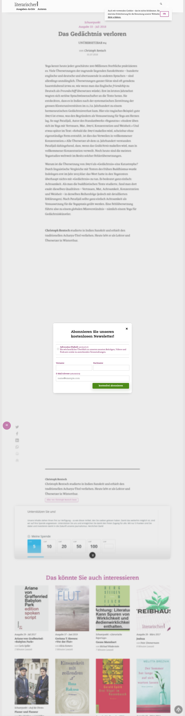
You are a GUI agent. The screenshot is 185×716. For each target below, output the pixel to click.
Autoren (42, 9)
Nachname (98, 363)
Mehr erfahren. (114, 17)
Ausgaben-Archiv (25, 9)
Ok (164, 14)
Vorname (60, 363)
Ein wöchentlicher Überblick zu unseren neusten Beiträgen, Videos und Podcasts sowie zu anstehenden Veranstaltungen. (93, 349)
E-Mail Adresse (68, 374)
